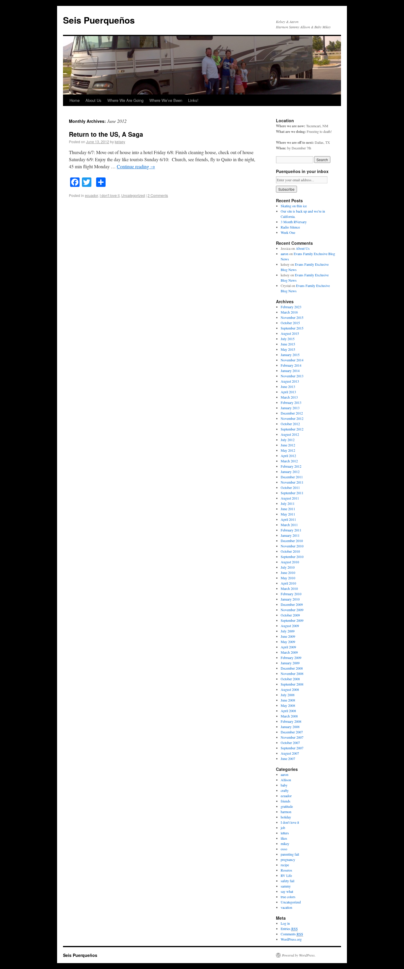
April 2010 (288, 583)
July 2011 (288, 503)
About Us (93, 100)
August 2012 (290, 434)
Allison (286, 779)
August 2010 (290, 561)
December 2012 (292, 413)
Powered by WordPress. (299, 955)
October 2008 (290, 678)
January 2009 (290, 662)
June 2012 (288, 445)
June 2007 (288, 758)
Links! (193, 100)
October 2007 (290, 742)
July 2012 (288, 439)
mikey (285, 843)
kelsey (120, 141)
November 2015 (292, 317)
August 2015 (290, 333)
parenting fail (290, 854)
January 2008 (290, 726)
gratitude (287, 806)
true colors (288, 896)
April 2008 (288, 710)
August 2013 (290, 381)
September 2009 (292, 620)
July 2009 (288, 631)
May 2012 (288, 450)
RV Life (286, 875)
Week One (288, 232)
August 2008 (290, 689)
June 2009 (288, 636)
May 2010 (288, 577)
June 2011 (288, 508)
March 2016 (289, 312)
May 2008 (288, 705)
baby (284, 785)
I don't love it (109, 195)
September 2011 (292, 492)
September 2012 (292, 429)
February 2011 (291, 530)
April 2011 (288, 519)
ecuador (91, 195)
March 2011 (289, 524)
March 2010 (289, 588)
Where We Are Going (125, 100)
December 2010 (292, 540)
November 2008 (292, 673)
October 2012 (290, 423)
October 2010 (290, 551)
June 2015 (288, 344)
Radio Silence (290, 227)
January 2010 (290, 599)
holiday (286, 817)
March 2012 (289, 461)
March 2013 (289, 397)
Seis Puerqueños (99, 20)
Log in (285, 923)
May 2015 (288, 349)
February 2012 (291, 466)
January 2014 (290, 370)
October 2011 (290, 487)
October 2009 (290, 615)
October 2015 (290, 322)
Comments (292, 934)
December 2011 (292, 476)
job (283, 827)
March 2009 (289, 652)
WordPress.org (291, 939)
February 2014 (291, 365)
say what (287, 891)
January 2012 (290, 471)
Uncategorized (133, 195)
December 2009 (292, 604)
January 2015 (290, 354)
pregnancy (288, 859)
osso (284, 848)
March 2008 (289, 716)
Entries (289, 928)
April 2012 (288, 455)
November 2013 (292, 375)
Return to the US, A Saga (106, 134)
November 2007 (292, 737)
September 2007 (292, 747)
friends (285, 801)
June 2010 (288, 572)
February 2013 (291, 402)
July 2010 (288, 567)
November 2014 (292, 360)
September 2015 (292, 328)
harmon (286, 811)
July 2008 (288, 694)
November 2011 (292, 482)
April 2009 (288, 647)
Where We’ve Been (165, 100)
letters (285, 833)
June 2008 (288, 700)
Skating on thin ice (294, 205)
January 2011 (290, 535)
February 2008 (291, 721)
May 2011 (288, 514)
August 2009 (290, 625)
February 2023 (291, 306)
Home (75, 100)
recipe (285, 864)
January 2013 (290, 407)
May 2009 (288, 641)
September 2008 (292, 684)
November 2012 (292, 418)
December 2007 (292, 732)
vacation (286, 907)
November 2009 (292, 609)
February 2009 (291, 657)
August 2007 (290, 753)
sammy (286, 886)
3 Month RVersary (294, 221)
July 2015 (288, 338)
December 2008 (292, 668)
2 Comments (158, 195)
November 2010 (292, 546)
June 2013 (288, 386)
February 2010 (291, 593)
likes (284, 838)
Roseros (286, 870)
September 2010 (292, 556)
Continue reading (136, 166)
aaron (284, 253)
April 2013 (288, 391)
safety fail (287, 880)
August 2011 (290, 498)
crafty (285, 790)
